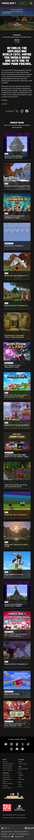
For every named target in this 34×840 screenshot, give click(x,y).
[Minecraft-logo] (8, 3)
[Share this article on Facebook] (26, 111)
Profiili (19, 784)
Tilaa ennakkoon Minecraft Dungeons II (12, 12)
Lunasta (20, 786)
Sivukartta (20, 775)
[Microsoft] (29, 828)
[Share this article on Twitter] (16, 111)
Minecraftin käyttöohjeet (9, 817)
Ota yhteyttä (21, 779)
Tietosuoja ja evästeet (6, 831)
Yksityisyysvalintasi (19, 836)
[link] (6, 744)
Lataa (19, 777)
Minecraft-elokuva (7, 787)
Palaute (20, 773)
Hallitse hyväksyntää (21, 817)
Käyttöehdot (4, 834)
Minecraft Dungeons (8, 766)
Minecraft (5, 761)
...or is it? (4, 104)
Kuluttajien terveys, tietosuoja (21, 831)
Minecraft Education (7, 770)
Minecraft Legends (7, 768)
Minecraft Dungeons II (8, 764)
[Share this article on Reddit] (21, 111)
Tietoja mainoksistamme (23, 834)
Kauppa (20, 761)
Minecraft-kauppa (22, 764)
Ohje (19, 771)
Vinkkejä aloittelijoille (23, 769)
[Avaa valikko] (31, 3)
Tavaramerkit (12, 834)
